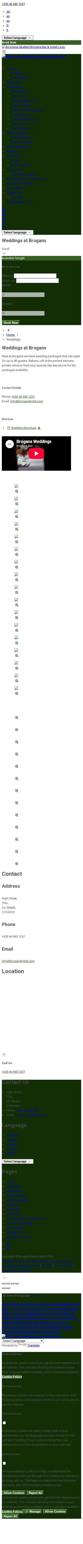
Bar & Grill (13, 155)
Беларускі (52, 1313)
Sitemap (46, 1265)
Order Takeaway (17, 146)
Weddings (13, 82)
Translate (33, 1345)
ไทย (30, 1322)
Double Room (20, 105)
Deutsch (12, 1135)
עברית (52, 1318)
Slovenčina (47, 1331)
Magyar (7, 1318)
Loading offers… (22, 137)
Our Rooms (14, 86)
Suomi (22, 1308)
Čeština (65, 1313)
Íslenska (62, 1318)
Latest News (19, 77)
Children (7, 304)
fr (7, 25)
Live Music (13, 169)
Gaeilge (32, 1308)
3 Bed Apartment (22, 128)
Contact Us (14, 192)
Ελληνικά (73, 1304)
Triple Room (19, 114)
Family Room (19, 123)
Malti (26, 1313)
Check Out (8, 280)
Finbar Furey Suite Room (27, 109)
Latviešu (54, 1308)
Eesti (5, 1308)
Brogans (16, 73)
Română (55, 1327)
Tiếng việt (31, 1327)
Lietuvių (43, 1308)
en (8, 16)
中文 (58, 1331)
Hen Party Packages (19, 183)
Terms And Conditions (16, 1270)
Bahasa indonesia (36, 1318)
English (11, 1140)
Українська (41, 1322)
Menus (15, 160)
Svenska (67, 1327)
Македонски (69, 1308)
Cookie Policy (63, 1265)
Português (8, 1327)
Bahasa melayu (12, 1313)
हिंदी (73, 1313)
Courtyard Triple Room (26, 119)
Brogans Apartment (19, 201)
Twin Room (18, 96)
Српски (7, 1331)
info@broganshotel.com (26, 401)
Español (11, 1144)
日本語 (54, 1322)
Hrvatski (17, 1318)
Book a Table (19, 165)
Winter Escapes (21, 142)
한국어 (63, 1322)
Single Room (19, 91)
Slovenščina (31, 1331)
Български (37, 1313)
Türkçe (22, 1322)
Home (10, 68)
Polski (20, 1327)
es (8, 21)
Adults (6, 285)
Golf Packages (16, 132)
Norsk (73, 1318)
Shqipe (17, 1331)
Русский (43, 1327)
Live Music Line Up (23, 174)
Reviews (12, 151)
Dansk (62, 1304)
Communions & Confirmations (26, 178)
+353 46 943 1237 (13, 4)
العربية (13, 1308)
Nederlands (9, 1322)
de (8, 11)
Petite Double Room (24, 100)
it (7, 30)
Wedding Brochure (23, 428)
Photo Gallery (15, 188)
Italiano (11, 1153)
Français (12, 1149)
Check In (7, 276)
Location (17, 197)
